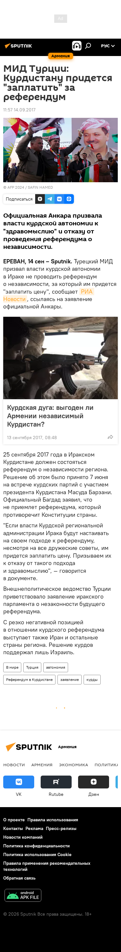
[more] (110, 436)
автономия (55, 667)
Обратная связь (19, 878)
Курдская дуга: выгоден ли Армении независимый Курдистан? (50, 415)
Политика (107, 765)
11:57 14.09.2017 (19, 110)
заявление (69, 679)
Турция (32, 667)
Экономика (73, 765)
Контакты (13, 828)
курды (92, 679)
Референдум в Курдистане (29, 679)
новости (14, 765)
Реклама (34, 828)
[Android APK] (23, 896)
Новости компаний (23, 837)
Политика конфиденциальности (36, 846)
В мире (12, 667)
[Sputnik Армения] (19, 48)
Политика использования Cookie (37, 854)
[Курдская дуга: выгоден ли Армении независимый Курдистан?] (60, 358)
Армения (42, 765)
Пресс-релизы (61, 828)
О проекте (14, 820)
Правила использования (52, 820)
